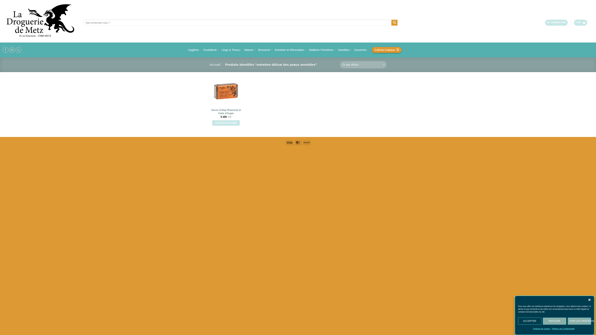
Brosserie (264, 49)
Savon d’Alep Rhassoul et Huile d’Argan (226, 112)
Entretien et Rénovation (289, 49)
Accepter (529, 321)
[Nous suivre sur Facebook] (6, 50)
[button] (589, 299)
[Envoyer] (394, 23)
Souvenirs (360, 49)
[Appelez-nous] (18, 50)
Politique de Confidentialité (563, 329)
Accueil (215, 64)
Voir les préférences (580, 321)
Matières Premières (321, 49)
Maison (248, 49)
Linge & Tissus (230, 49)
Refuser (554, 321)
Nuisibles (343, 49)
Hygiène (193, 49)
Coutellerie (210, 49)
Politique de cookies (541, 329)
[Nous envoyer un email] (12, 50)
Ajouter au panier (226, 123)
